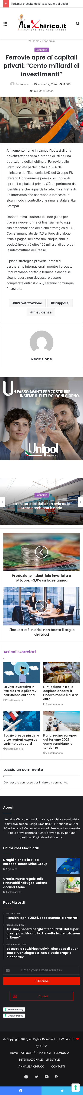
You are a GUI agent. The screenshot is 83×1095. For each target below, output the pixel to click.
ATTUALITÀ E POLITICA (36, 1052)
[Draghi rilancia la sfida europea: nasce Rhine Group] (68, 866)
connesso (26, 782)
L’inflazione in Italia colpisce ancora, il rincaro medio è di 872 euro (60, 693)
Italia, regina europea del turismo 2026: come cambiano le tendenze (60, 741)
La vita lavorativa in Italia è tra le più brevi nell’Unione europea (20, 691)
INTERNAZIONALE (31, 1059)
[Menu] (5, 25)
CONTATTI (58, 1066)
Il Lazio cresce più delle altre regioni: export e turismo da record (21, 739)
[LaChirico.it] (41, 23)
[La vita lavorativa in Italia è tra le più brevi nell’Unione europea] (21, 672)
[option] (41, 501)
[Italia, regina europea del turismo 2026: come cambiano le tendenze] (61, 721)
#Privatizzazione (28, 303)
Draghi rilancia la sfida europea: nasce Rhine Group (25, 862)
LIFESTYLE (53, 1059)
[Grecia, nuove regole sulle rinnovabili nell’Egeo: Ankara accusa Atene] (68, 885)
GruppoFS (61, 303)
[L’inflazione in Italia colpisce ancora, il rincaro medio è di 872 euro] (61, 672)
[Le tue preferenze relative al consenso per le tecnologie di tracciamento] (76, 1087)
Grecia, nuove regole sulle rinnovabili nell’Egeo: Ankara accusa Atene (25, 883)
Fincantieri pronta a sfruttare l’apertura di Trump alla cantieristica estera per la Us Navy (41, 506)
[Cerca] (78, 25)
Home (35, 41)
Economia (48, 41)
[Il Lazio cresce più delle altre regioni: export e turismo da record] (21, 721)
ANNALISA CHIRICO (31, 1066)
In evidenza (42, 312)
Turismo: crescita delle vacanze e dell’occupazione (44, 3)
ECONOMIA (61, 1052)
